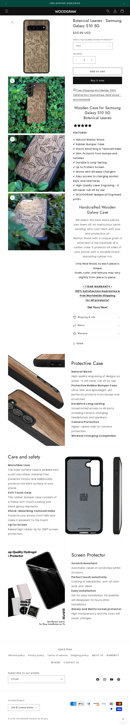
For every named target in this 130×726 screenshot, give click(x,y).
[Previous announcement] (6, 3)
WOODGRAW (22, 718)
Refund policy (17, 655)
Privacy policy (36, 655)
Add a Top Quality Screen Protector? (93, 39)
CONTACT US (71, 662)
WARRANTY (112, 655)
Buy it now (97, 80)
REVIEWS (56, 662)
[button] (6, 11)
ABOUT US (97, 655)
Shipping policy (80, 655)
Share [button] (80, 343)
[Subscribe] (61, 679)
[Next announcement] (123, 3)
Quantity (77, 53)
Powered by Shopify (38, 718)
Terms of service (57, 655)
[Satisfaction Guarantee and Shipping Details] (97, 95)
